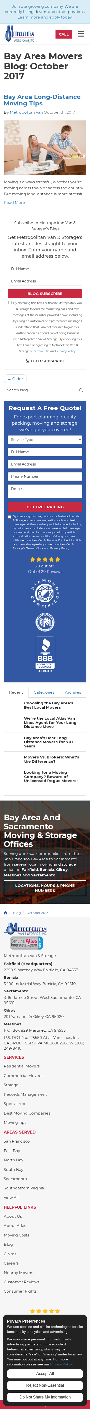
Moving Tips (15, 1122)
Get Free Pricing (45, 507)
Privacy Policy (66, 351)
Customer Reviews (21, 1282)
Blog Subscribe (45, 293)
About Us (13, 1216)
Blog (8, 1244)
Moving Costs (16, 1235)
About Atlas (15, 1225)
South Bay (13, 1169)
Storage (11, 1084)
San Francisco (17, 1141)
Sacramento (15, 1178)
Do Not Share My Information (45, 1397)
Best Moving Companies (27, 1113)
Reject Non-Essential (45, 1385)
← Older (15, 378)
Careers (11, 1263)
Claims (10, 1253)
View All (11, 1197)
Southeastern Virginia (24, 1188)
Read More (14, 202)
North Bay (13, 1160)
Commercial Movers (23, 1075)
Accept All (45, 1373)
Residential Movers (22, 1066)
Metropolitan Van (26, 112)
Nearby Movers (18, 1272)
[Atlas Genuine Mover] (26, 943)
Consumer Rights (20, 1291)
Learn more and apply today (45, 17)
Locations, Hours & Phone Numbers (45, 888)
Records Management (25, 1094)
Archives (73, 692)
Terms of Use (41, 351)
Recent (16, 692)
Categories (44, 692)
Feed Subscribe (47, 361)
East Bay (12, 1150)
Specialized (14, 1103)
